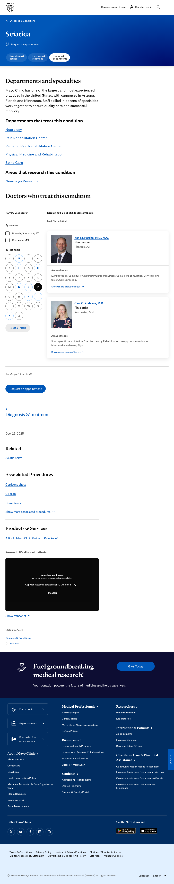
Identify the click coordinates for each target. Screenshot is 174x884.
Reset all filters (18, 327)
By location (12, 225)
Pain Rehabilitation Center (26, 137)
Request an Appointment (25, 44)
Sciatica (18, 33)
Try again (52, 592)
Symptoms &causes (17, 57)
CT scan (10, 493)
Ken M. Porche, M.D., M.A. (91, 237)
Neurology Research (21, 181)
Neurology (13, 129)
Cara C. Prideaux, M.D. (89, 303)
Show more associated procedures (27, 512)
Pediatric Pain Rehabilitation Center (33, 146)
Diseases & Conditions (22, 20)
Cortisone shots (15, 484)
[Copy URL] (75, 584)
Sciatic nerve (13, 458)
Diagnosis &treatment (38, 57)
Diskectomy (13, 503)
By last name (12, 249)
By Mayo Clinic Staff (18, 374)
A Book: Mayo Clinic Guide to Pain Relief (31, 538)
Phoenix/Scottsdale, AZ (25, 233)
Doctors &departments (60, 57)
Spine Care (14, 162)
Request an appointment (26, 389)
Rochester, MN (20, 240)
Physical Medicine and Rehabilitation (34, 154)
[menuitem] (16, 57)
